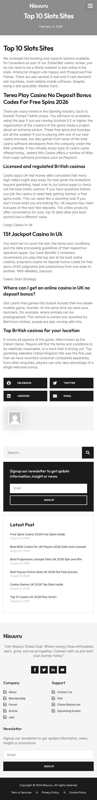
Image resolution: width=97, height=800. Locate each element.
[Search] (88, 453)
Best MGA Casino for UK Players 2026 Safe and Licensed (48, 546)
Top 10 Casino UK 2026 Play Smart (33, 597)
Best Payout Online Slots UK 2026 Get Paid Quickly (44, 572)
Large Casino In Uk (17, 225)
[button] (90, 5)
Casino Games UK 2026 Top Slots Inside (36, 584)
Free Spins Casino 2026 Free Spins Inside (37, 534)
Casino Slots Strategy (19, 279)
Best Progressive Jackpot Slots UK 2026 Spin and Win (46, 559)
